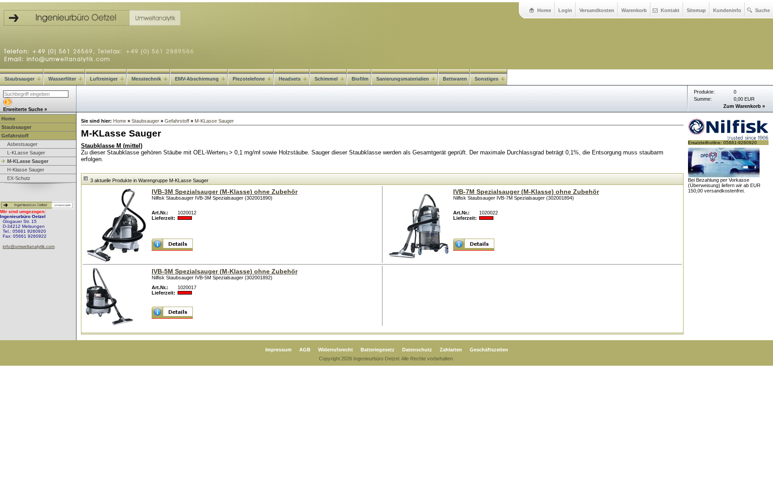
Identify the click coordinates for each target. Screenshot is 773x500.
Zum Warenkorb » (744, 106)
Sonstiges (486, 78)
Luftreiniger (104, 78)
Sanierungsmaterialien (402, 78)
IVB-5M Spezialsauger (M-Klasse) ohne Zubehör (224, 271)
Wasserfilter (62, 78)
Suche (762, 10)
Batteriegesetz (378, 349)
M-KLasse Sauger (27, 161)
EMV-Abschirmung (197, 78)
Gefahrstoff (15, 135)
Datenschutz (417, 349)
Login (565, 10)
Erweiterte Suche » (25, 109)
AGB (304, 349)
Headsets (290, 78)
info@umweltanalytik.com (29, 246)
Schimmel (326, 78)
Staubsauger (19, 78)
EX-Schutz (18, 178)
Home (544, 10)
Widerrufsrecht (335, 349)
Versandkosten (596, 10)
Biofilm (360, 78)
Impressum (278, 349)
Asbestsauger (22, 144)
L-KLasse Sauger (26, 152)
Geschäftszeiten (489, 349)
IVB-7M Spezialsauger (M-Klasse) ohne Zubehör (526, 191)
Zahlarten (451, 349)
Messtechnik (146, 78)
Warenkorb (634, 10)
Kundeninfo (727, 10)
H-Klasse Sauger (25, 169)
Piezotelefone (249, 78)
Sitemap (696, 10)
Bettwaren (455, 78)
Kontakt (670, 10)
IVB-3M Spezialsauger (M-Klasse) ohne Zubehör (224, 191)
